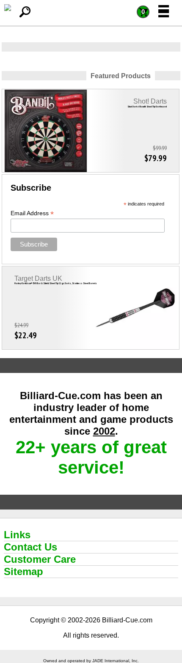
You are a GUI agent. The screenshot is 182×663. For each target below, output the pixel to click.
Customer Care (40, 559)
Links (17, 534)
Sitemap (23, 571)
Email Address (32, 213)
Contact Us (30, 547)
